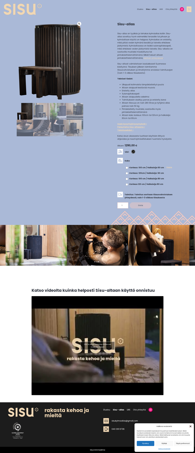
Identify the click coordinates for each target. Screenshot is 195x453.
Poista (169, 167)
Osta (140, 205)
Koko (127, 160)
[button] (190, 426)
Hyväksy (145, 443)
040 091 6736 (118, 429)
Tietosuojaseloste (164, 449)
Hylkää (164, 443)
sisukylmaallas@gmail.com (125, 420)
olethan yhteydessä (153, 58)
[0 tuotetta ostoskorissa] (189, 9)
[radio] (133, 151)
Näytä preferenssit (183, 443)
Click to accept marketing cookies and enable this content (97, 345)
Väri (127, 152)
